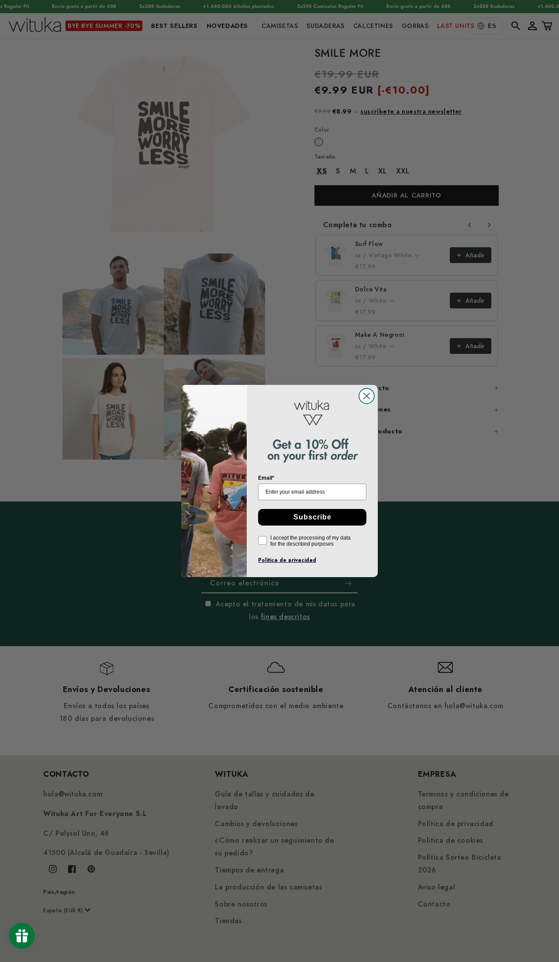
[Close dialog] (366, 396)
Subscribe (312, 517)
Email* (266, 478)
